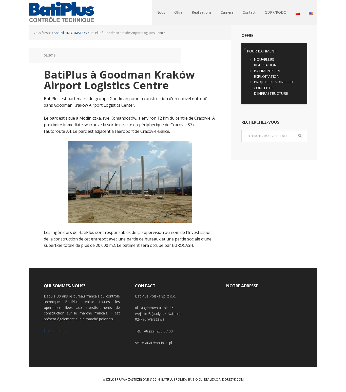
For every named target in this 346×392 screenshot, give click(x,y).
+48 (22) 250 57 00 (157, 331)
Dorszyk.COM (233, 379)
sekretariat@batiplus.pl (153, 342)
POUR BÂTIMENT (261, 51)
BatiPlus (61, 12)
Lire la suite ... (55, 330)
